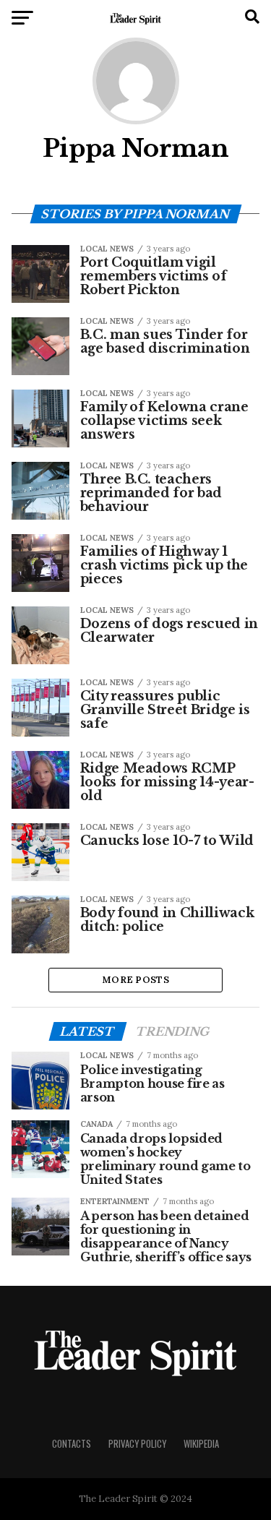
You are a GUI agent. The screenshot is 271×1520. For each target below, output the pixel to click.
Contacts (71, 1444)
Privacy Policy (137, 1444)
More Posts (135, 980)
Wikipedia (201, 1444)
